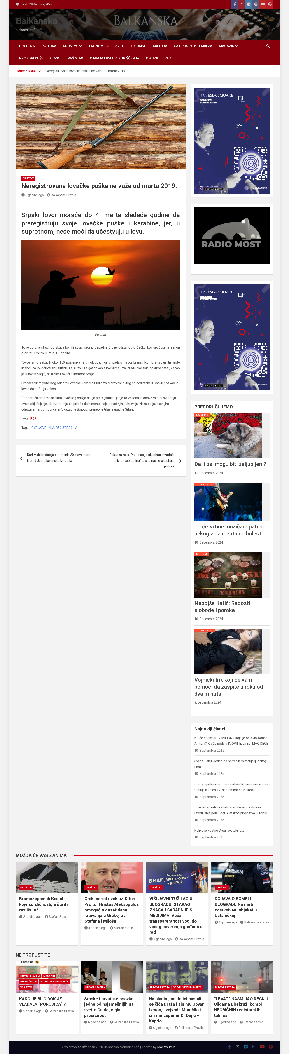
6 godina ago (97, 1022)
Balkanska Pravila (63, 195)
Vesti (169, 58)
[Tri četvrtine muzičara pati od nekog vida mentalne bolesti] (228, 483)
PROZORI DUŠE (31, 58)
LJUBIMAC (202, 415)
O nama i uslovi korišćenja (114, 58)
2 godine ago (32, 916)
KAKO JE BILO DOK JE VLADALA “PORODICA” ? (42, 1001)
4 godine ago (97, 928)
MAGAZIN (227, 46)
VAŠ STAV (75, 58)
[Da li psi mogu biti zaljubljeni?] (228, 413)
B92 (33, 419)
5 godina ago (32, 1011)
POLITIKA (49, 46)
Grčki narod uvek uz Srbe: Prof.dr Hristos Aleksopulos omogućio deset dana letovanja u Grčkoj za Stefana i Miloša (111, 910)
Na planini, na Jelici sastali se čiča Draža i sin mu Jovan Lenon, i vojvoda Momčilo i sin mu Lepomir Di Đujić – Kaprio (177, 1010)
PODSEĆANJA (28, 981)
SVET (119, 46)
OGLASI (152, 58)
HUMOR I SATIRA (30, 975)
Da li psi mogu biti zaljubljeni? (230, 464)
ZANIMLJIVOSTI (204, 484)
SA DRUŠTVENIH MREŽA (193, 46)
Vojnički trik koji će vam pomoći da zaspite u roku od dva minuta (228, 687)
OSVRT (55, 58)
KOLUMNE (138, 46)
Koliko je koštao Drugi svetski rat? (219, 831)
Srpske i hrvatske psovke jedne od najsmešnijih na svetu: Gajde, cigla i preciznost (108, 1007)
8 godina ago (35, 195)
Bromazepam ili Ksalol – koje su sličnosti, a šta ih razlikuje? (43, 904)
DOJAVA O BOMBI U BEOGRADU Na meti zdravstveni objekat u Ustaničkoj (236, 907)
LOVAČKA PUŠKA (42, 428)
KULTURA (160, 46)
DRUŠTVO (71, 46)
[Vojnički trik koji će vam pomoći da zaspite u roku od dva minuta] (228, 629)
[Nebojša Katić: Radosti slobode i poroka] (228, 552)
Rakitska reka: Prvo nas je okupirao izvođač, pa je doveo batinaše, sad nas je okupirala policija (142, 460)
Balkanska (36, 21)
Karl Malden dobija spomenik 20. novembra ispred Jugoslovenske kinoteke (58, 458)
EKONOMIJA (99, 46)
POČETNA (27, 46)
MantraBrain (166, 1047)
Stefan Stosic (58, 916)
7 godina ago (227, 1022)
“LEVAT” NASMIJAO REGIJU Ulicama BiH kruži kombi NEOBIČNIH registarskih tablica (241, 1007)
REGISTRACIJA (66, 428)
